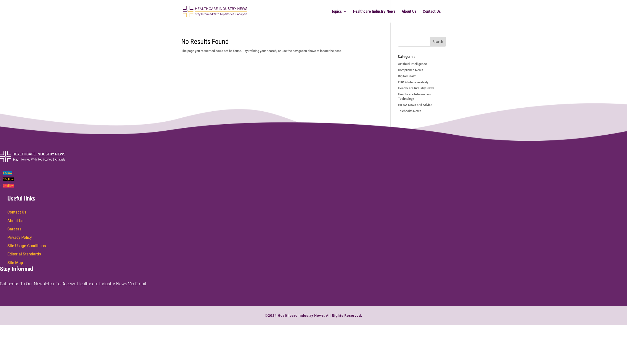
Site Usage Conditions (26, 245)
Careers (14, 229)
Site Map (15, 262)
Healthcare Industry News (374, 12)
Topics (336, 12)
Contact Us (432, 12)
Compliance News (410, 70)
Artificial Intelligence (412, 64)
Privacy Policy (19, 237)
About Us (409, 12)
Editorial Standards (24, 254)
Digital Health (407, 76)
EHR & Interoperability (413, 82)
